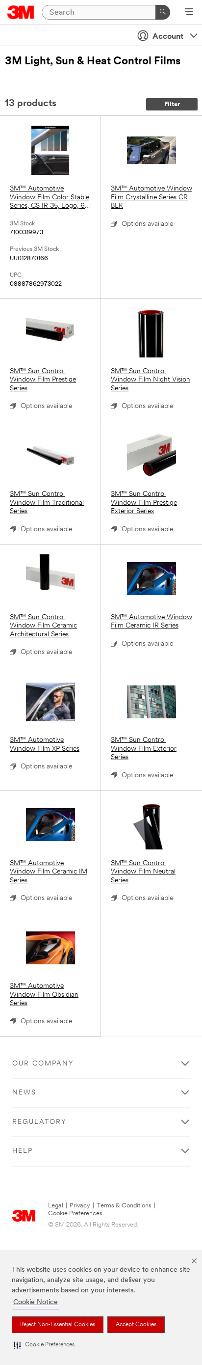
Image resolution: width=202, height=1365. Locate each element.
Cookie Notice (35, 1302)
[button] (44, 1345)
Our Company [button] (43, 1063)
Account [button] (168, 37)
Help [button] (22, 1151)
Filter (172, 104)
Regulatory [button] (39, 1122)
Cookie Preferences (75, 1213)
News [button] (24, 1092)
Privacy (80, 1205)
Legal (55, 1205)
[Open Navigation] (189, 13)
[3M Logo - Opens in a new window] (20, 12)
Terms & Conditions (124, 1205)
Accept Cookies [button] (136, 1325)
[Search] (162, 12)
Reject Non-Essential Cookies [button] (57, 1325)
